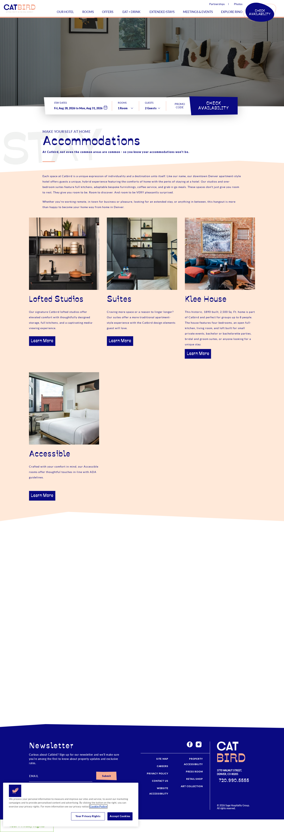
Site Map (162, 759)
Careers (162, 766)
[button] (259, 12)
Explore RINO (231, 12)
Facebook (190, 744)
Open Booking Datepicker (105, 107)
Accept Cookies (120, 816)
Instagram (199, 744)
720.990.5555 (234, 780)
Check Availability (213, 105)
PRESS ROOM (194, 772)
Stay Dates (60, 103)
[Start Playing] (189, 634)
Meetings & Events (198, 12)
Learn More (42, 341)
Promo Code (180, 105)
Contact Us (160, 781)
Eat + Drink (131, 12)
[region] (70, 805)
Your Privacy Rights (88, 816)
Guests (149, 103)
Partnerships (217, 4)
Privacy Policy (157, 773)
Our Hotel (65, 12)
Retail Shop (194, 779)
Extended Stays (162, 12)
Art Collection (192, 786)
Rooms (88, 12)
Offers (107, 12)
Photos (238, 4)
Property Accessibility (193, 761)
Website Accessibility (158, 791)
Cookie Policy (98, 806)
